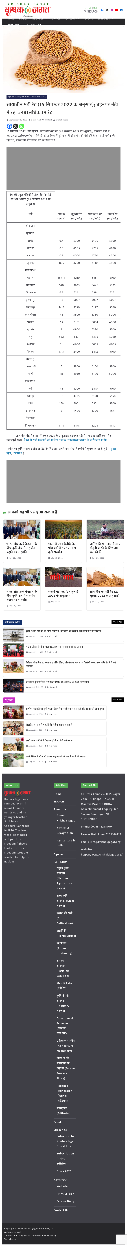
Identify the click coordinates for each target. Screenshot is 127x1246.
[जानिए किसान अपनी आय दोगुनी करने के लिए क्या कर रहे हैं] (105, 521)
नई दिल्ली (48, 119)
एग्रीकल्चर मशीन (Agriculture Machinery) (66, 1046)
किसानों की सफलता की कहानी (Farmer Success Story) (66, 1068)
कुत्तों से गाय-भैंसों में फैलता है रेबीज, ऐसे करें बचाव (49, 741)
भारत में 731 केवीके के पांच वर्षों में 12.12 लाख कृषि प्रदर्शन (62, 548)
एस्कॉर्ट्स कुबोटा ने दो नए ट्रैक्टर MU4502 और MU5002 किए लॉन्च (57, 682)
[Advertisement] (63, 168)
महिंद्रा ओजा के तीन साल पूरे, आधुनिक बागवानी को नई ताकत (54, 647)
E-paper (56, 19)
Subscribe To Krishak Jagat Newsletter (66, 1141)
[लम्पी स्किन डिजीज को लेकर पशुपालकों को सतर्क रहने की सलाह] (13, 760)
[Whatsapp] (21, 126)
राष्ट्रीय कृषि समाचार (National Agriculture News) (27, 97)
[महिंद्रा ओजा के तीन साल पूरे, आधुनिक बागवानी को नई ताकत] (13, 650)
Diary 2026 (64, 1171)
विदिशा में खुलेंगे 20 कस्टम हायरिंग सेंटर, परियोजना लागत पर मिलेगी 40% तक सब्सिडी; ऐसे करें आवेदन (71, 664)
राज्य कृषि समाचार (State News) (65, 901)
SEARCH (23, 19)
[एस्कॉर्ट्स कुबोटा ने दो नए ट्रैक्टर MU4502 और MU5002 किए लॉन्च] (13, 686)
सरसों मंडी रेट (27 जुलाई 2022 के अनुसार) (63, 593)
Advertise (13, 24)
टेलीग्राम (18, 453)
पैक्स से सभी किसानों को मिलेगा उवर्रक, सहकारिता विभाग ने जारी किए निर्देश (65, 440)
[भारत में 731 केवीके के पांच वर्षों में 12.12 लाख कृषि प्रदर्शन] (63, 521)
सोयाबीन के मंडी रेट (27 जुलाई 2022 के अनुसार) (104, 593)
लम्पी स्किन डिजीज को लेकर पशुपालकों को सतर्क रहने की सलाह (56, 757)
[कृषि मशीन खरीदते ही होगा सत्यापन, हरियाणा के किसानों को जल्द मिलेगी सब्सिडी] (13, 634)
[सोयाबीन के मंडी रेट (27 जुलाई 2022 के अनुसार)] (105, 569)
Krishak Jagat (62, 119)
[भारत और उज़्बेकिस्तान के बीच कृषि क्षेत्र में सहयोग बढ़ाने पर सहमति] (21, 521)
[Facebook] (9, 126)
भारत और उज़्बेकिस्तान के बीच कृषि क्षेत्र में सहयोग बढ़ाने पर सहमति (22, 548)
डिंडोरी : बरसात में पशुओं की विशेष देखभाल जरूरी (49, 725)
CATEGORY (71, 19)
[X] (15, 126)
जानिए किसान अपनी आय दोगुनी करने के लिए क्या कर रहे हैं (105, 548)
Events (89, 19)
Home (11, 19)
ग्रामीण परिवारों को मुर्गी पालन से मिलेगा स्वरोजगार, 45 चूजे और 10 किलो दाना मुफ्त (65, 709)
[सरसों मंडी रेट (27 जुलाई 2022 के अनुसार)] (63, 569)
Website (62, 1186)
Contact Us (34, 24)
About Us (38, 19)
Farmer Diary (65, 1201)
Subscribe (104, 19)
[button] (45, 19)
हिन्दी (95, 8)
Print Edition (65, 1194)
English (88, 8)
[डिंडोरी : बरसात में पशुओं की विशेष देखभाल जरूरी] (13, 728)
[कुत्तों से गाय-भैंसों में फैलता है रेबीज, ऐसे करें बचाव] (13, 744)
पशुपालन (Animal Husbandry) (64, 948)
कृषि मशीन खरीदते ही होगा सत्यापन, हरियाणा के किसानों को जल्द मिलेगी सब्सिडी (63, 631)
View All (117, 622)
